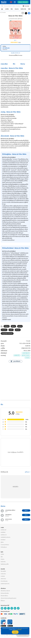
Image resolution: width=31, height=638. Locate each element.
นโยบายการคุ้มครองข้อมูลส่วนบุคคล (8, 598)
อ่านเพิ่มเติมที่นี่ (18, 629)
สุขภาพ (20, 326)
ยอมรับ (15, 632)
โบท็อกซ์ (7, 326)
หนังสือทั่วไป (17, 355)
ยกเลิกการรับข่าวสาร (5, 583)
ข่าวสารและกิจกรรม (5, 544)
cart (15, 2)
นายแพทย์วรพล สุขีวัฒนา (15, 19)
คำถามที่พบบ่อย (4, 581)
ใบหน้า (11, 330)
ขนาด (2, 343)
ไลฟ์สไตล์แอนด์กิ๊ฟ (5, 564)
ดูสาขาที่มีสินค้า (16, 361)
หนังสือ (7, 9)
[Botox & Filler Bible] (26, 13)
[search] (2, 6)
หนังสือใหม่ (3, 532)
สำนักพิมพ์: (4, 353)
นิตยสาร (17, 9)
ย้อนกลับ (4, 12)
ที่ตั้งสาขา (3, 600)
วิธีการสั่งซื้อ (3, 571)
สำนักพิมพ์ (3, 540)
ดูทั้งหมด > (27, 472)
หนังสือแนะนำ (4, 535)
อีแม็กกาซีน (23, 9)
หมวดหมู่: (3, 355)
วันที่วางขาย (4, 351)
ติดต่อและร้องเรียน (5, 593)
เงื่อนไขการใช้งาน (4, 595)
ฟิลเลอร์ (18, 330)
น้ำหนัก (3, 346)
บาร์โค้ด (3, 348)
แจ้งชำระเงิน (3, 578)
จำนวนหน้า (4, 341)
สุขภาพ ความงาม (25, 355)
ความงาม (4, 330)
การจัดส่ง (3, 576)
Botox (13, 326)
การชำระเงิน (3, 574)
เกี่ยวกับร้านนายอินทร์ (5, 591)
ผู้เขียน (2, 542)
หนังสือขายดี (3, 530)
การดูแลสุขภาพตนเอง (7, 333)
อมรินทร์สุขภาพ (25, 353)
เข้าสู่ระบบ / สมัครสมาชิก (23, 2)
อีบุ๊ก (12, 9)
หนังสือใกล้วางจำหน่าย (5, 537)
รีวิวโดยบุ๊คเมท (4, 547)
